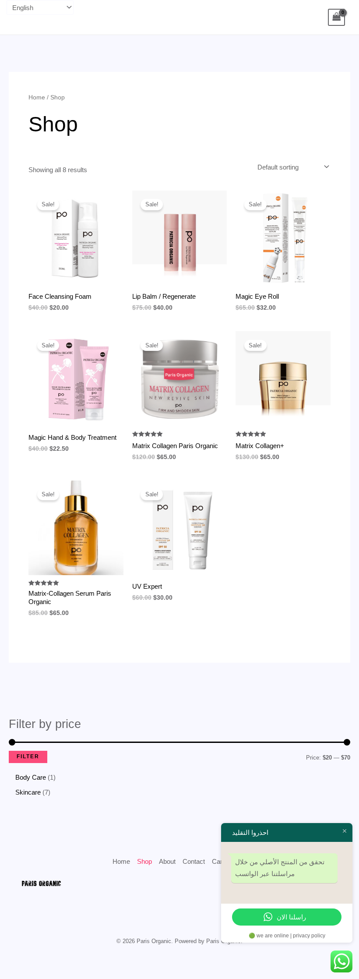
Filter (28, 756)
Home (36, 97)
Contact (194, 861)
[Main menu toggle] (23, 17)
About (167, 861)
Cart (218, 861)
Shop (144, 861)
